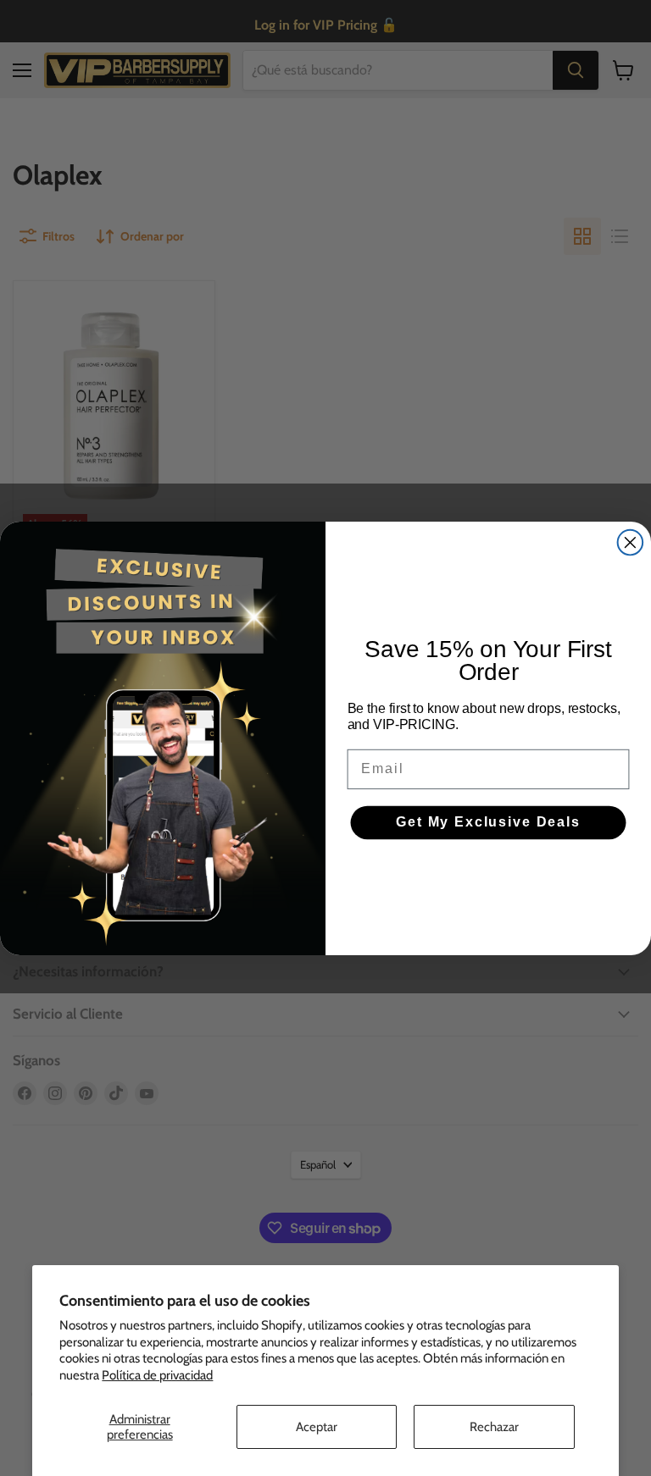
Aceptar (316, 1427)
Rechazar (494, 1427)
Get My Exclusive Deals (488, 822)
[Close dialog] (630, 542)
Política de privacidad (157, 1375)
